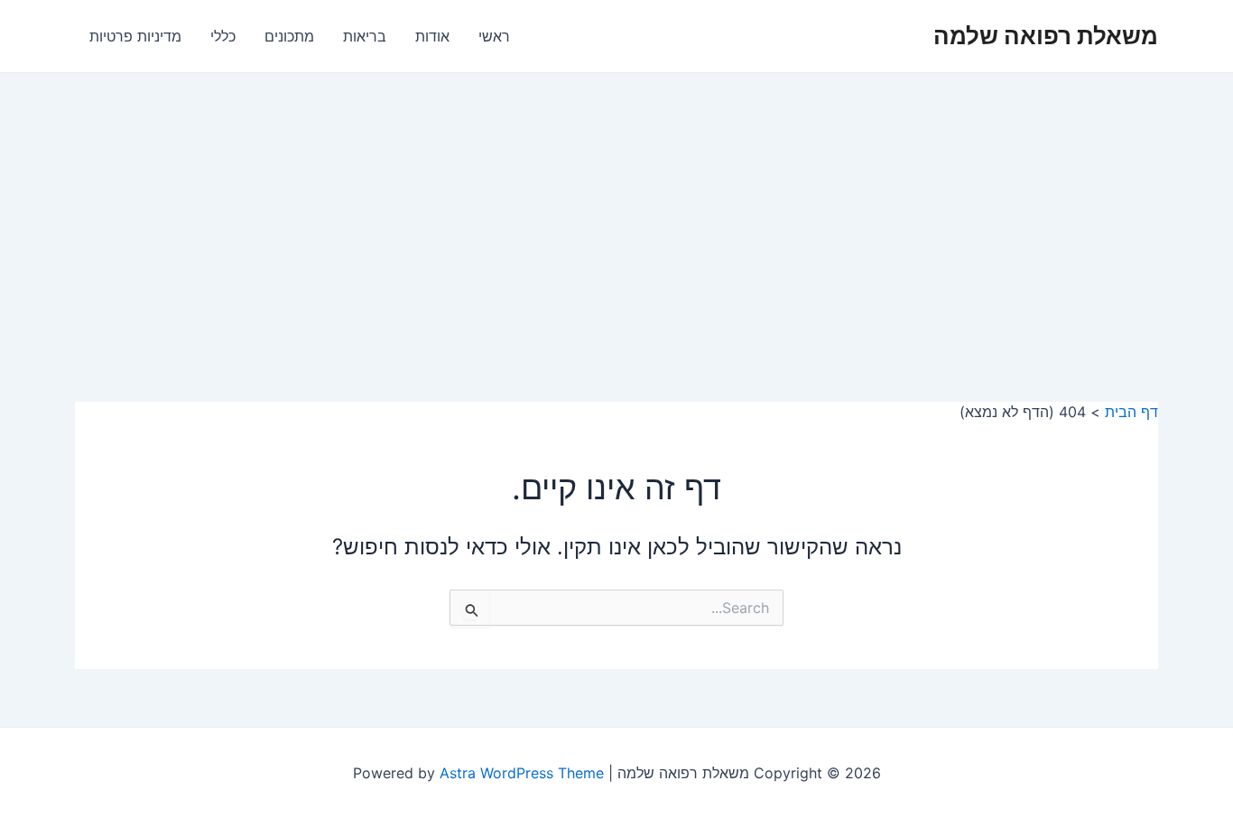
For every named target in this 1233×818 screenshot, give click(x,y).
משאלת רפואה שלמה (1045, 36)
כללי (223, 36)
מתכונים (289, 36)
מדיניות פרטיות (135, 36)
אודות (432, 36)
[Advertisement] (616, 208)
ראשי (494, 36)
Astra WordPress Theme (522, 773)
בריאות (364, 36)
